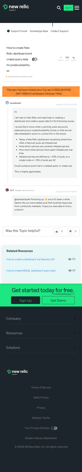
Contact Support (59, 31)
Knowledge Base (39, 31)
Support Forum (19, 31)
